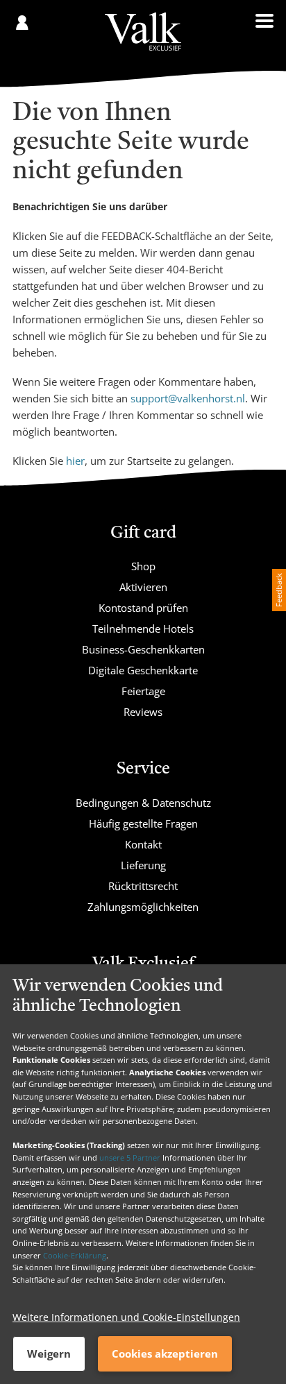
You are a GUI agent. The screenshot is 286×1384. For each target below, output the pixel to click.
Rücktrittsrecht (143, 886)
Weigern (49, 1353)
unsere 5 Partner (129, 1157)
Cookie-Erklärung (74, 1255)
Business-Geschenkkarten (143, 649)
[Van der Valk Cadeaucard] (142, 31)
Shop (143, 566)
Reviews (143, 712)
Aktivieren (143, 587)
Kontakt (143, 844)
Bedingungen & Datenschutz (143, 803)
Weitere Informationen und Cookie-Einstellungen (126, 1317)
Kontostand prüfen (143, 608)
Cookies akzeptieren (165, 1353)
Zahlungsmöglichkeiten (143, 907)
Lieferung (143, 865)
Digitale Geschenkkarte (143, 670)
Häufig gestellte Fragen (143, 823)
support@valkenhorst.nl (188, 398)
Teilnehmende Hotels (143, 628)
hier (75, 461)
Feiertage (143, 691)
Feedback (279, 590)
